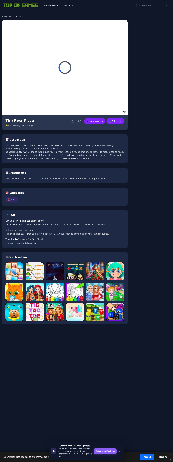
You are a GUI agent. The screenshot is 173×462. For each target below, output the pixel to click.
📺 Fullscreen (115, 121)
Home (4, 16)
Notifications (68, 5)
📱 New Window (94, 121)
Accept (147, 456)
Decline (163, 456)
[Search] (166, 6)
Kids (11, 16)
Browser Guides (51, 5)
